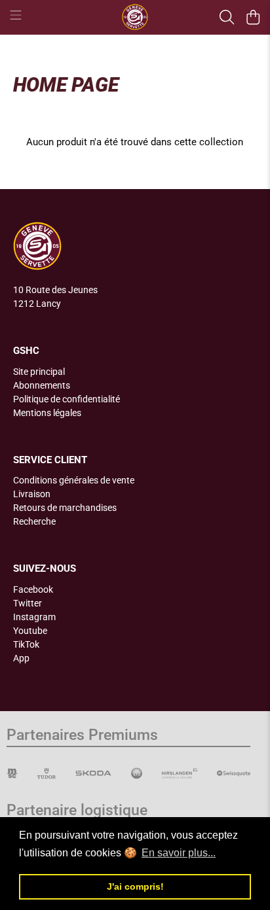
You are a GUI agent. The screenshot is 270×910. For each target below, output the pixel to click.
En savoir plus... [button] (179, 852)
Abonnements (41, 385)
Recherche (34, 521)
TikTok (26, 644)
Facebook (33, 589)
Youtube (30, 630)
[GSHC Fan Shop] (135, 17)
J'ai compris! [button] (135, 886)
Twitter (27, 603)
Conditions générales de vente (73, 480)
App (21, 658)
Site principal (39, 371)
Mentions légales (47, 413)
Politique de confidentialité (66, 399)
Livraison (31, 494)
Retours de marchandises (65, 507)
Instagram (34, 617)
